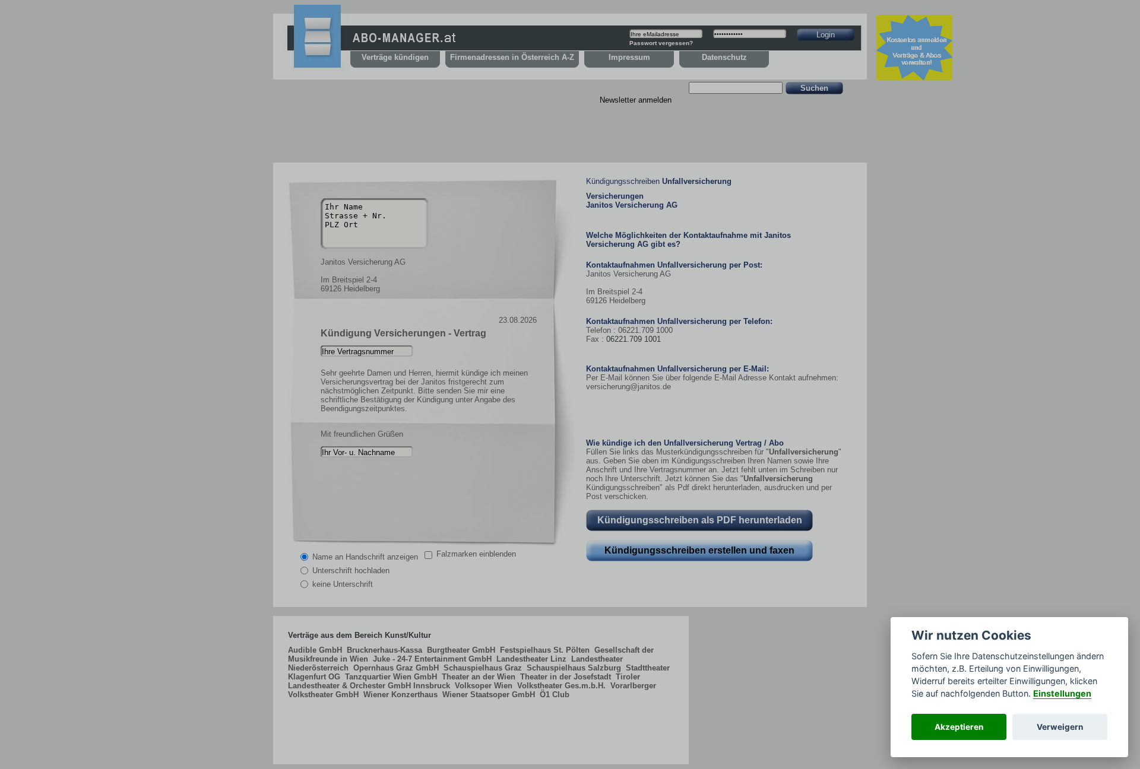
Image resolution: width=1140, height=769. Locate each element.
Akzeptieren (959, 727)
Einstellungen (1062, 693)
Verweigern (1060, 727)
